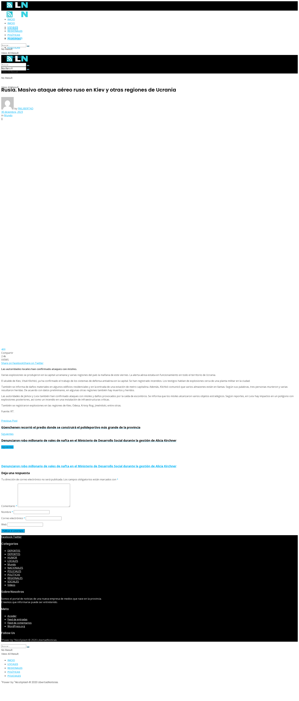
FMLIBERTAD (25, 108)
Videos (11, 585)
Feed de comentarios (19, 623)
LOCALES (12, 27)
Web (4, 524)
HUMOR (12, 557)
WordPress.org (16, 626)
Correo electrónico (13, 518)
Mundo (8, 115)
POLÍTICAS (13, 47)
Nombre (7, 512)
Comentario (9, 506)
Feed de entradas (17, 619)
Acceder (12, 616)
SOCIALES (13, 581)
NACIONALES (15, 568)
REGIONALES (14, 31)
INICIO (11, 19)
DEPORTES (13, 550)
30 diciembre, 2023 (12, 112)
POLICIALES (14, 39)
